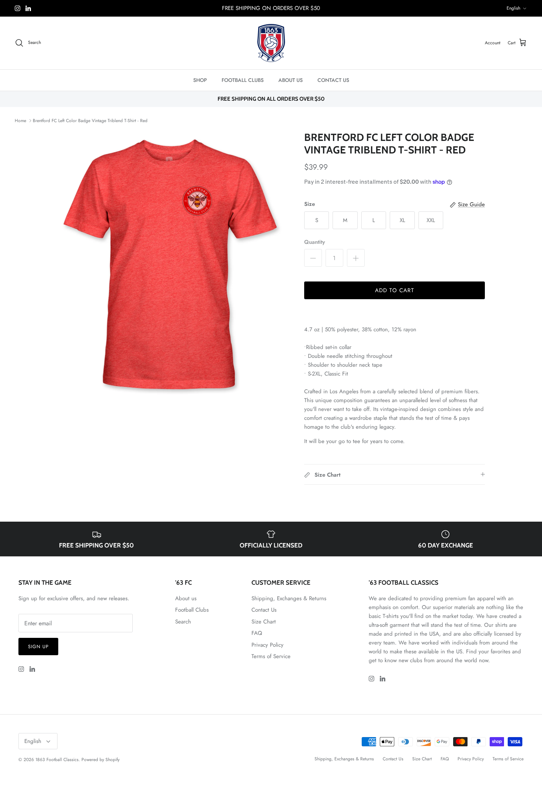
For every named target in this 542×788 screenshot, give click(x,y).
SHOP (200, 80)
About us (186, 598)
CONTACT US (333, 80)
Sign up (38, 646)
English (513, 8)
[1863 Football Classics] (271, 43)
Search (183, 622)
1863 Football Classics (57, 759)
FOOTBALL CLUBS (243, 80)
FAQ (256, 633)
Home (20, 120)
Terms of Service (271, 656)
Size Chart (263, 622)
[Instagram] (17, 8)
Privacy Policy (267, 645)
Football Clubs (192, 610)
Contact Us (264, 610)
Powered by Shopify (100, 759)
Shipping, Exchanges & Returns (288, 598)
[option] (172, 267)
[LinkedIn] (28, 8)
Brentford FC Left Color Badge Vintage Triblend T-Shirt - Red (90, 120)
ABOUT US (290, 80)
